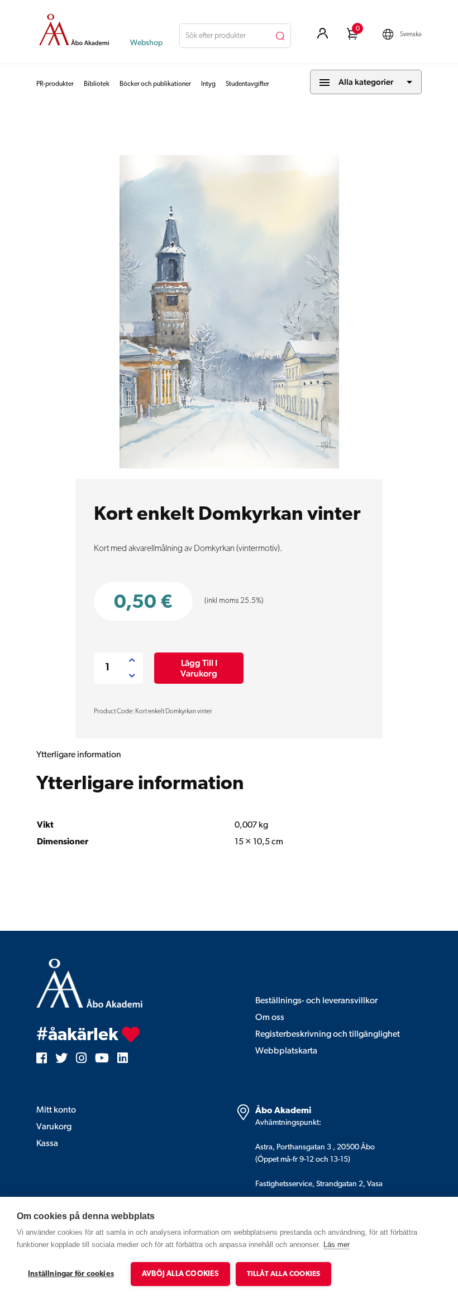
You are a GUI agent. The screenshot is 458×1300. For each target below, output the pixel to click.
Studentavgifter (247, 84)
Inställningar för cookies (71, 1274)
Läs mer (336, 1244)
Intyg (208, 84)
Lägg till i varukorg (198, 668)
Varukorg (53, 1127)
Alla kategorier (365, 81)
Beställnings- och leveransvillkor (316, 1001)
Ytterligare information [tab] (78, 755)
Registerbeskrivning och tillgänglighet (327, 1034)
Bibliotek (96, 84)
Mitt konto (56, 1110)
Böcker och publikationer (155, 84)
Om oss (269, 1017)
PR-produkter (55, 84)
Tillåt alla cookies (284, 1274)
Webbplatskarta (286, 1051)
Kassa (47, 1143)
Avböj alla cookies (180, 1274)
